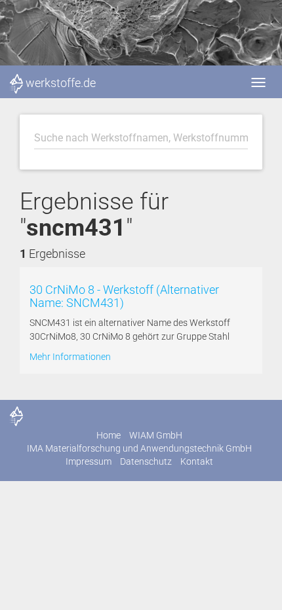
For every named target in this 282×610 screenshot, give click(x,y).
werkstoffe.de (61, 83)
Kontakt (196, 461)
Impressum (88, 461)
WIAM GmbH (155, 435)
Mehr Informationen (70, 356)
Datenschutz (146, 461)
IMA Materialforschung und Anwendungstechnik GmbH (139, 448)
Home (108, 435)
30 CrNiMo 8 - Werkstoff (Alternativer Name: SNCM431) (124, 296)
